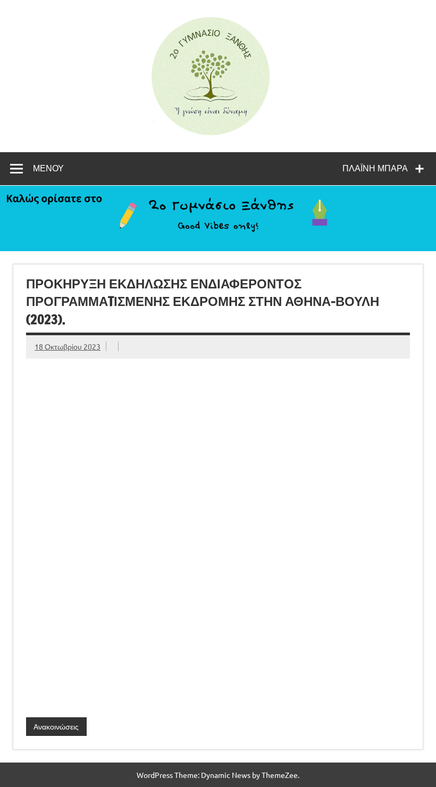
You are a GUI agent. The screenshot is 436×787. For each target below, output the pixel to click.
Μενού (48, 168)
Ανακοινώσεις (56, 726)
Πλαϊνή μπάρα (375, 168)
